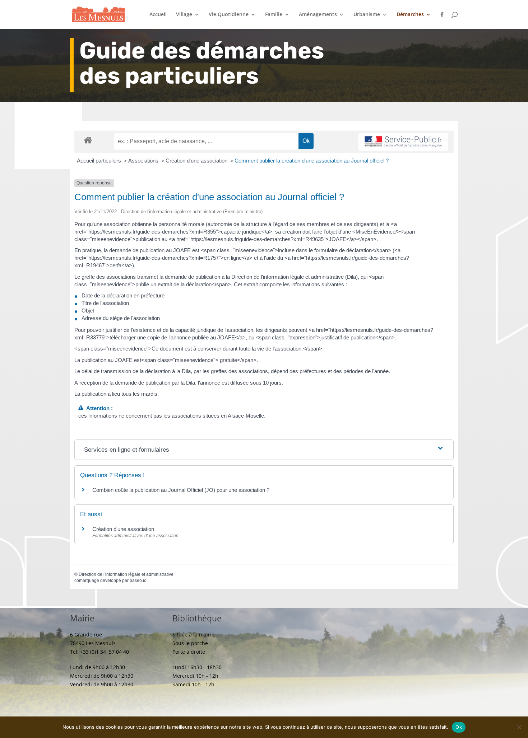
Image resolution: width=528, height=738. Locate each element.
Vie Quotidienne (229, 15)
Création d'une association (197, 161)
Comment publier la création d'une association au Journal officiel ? (312, 161)
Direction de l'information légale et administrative (126, 574)
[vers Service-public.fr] (403, 142)
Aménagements (318, 15)
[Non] (519, 727)
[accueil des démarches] (88, 139)
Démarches (410, 15)
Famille (273, 15)
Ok (458, 727)
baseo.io (138, 580)
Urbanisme (366, 15)
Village (184, 15)
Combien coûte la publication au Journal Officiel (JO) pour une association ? (180, 490)
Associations (144, 161)
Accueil (158, 15)
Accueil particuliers (99, 161)
